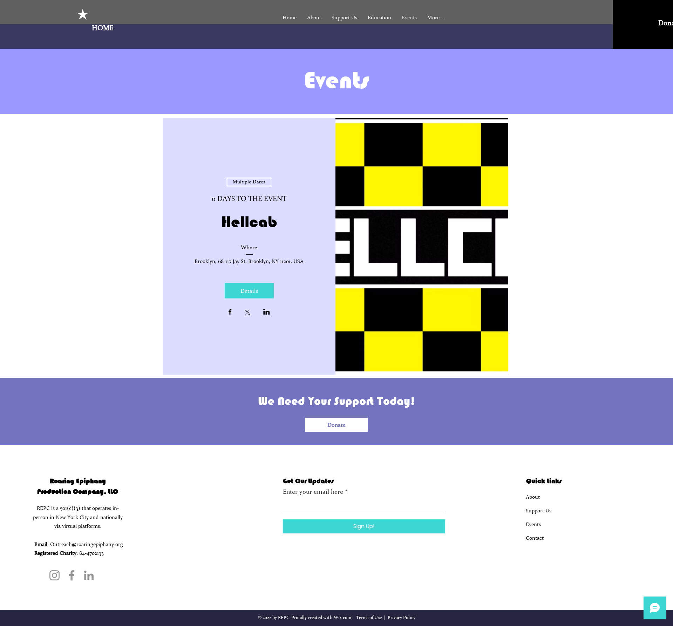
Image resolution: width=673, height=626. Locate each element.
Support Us (538, 510)
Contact (535, 537)
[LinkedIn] (89, 575)
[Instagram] (54, 575)
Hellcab (249, 222)
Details (249, 290)
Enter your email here (313, 492)
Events (533, 524)
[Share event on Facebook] (230, 312)
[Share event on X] (247, 313)
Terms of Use (369, 617)
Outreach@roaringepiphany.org (86, 544)
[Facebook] (72, 575)
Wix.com (342, 617)
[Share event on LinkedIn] (266, 312)
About (533, 496)
